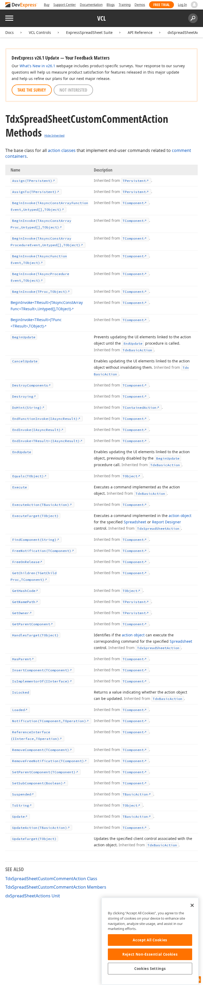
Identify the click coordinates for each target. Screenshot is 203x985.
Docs (9, 32)
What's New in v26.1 (37, 65)
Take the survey (31, 90)
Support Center (64, 4)
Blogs (111, 4)
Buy (46, 4)
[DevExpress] (21, 5)
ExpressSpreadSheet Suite (89, 32)
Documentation (91, 4)
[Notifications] (194, 4)
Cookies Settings (150, 968)
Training (125, 4)
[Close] (192, 905)
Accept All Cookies (150, 940)
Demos (140, 4)
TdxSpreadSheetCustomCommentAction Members (55, 887)
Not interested (73, 90)
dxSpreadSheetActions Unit (32, 896)
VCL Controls (40, 32)
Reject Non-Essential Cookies (150, 954)
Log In (182, 4)
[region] (150, 941)
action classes (62, 150)
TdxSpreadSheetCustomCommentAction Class (51, 878)
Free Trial (161, 4)
